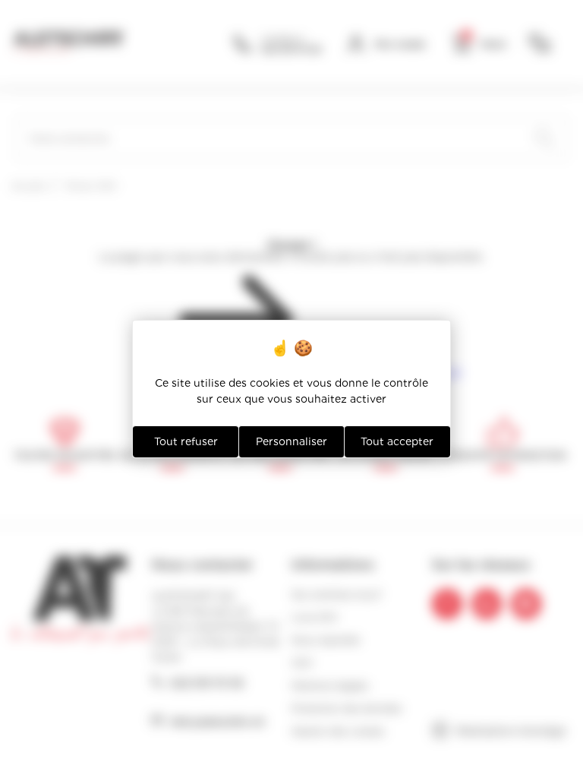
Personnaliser (291, 441)
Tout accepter (397, 441)
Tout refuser (186, 441)
